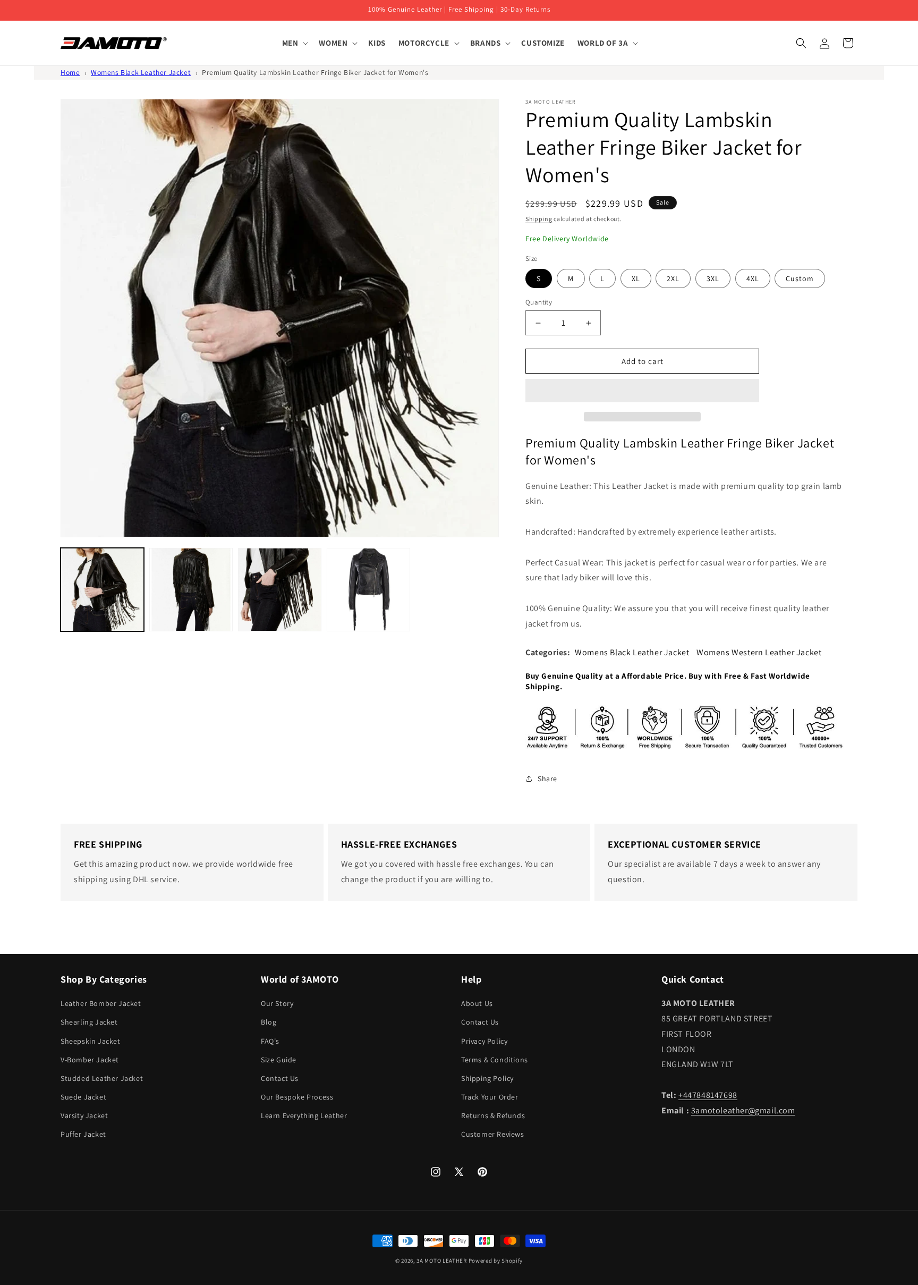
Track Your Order (489, 1097)
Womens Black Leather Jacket (141, 72)
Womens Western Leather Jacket (758, 652)
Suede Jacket (83, 1097)
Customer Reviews (492, 1134)
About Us (477, 1003)
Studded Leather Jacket (102, 1078)
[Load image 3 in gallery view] (279, 589)
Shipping (538, 219)
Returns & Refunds (493, 1115)
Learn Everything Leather (304, 1115)
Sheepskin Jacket (91, 1041)
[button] (642, 391)
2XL (673, 278)
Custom (800, 278)
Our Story (277, 1003)
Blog (268, 1022)
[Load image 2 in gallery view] (191, 589)
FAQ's (270, 1041)
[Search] (801, 43)
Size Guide (278, 1059)
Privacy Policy (484, 1041)
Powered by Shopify (496, 1260)
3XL (713, 278)
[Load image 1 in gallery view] (102, 589)
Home (70, 72)
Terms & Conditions (494, 1059)
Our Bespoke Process (297, 1097)
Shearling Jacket (89, 1022)
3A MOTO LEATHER (441, 1260)
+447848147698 (707, 1095)
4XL (752, 278)
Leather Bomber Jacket (101, 1003)
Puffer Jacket (83, 1134)
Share (547, 778)
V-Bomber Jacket (90, 1059)
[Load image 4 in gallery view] (368, 589)
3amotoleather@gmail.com (743, 1110)
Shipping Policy (487, 1078)
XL (636, 278)
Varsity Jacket (84, 1115)
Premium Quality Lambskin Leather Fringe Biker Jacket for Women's (315, 72)
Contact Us (280, 1078)
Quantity (538, 302)
